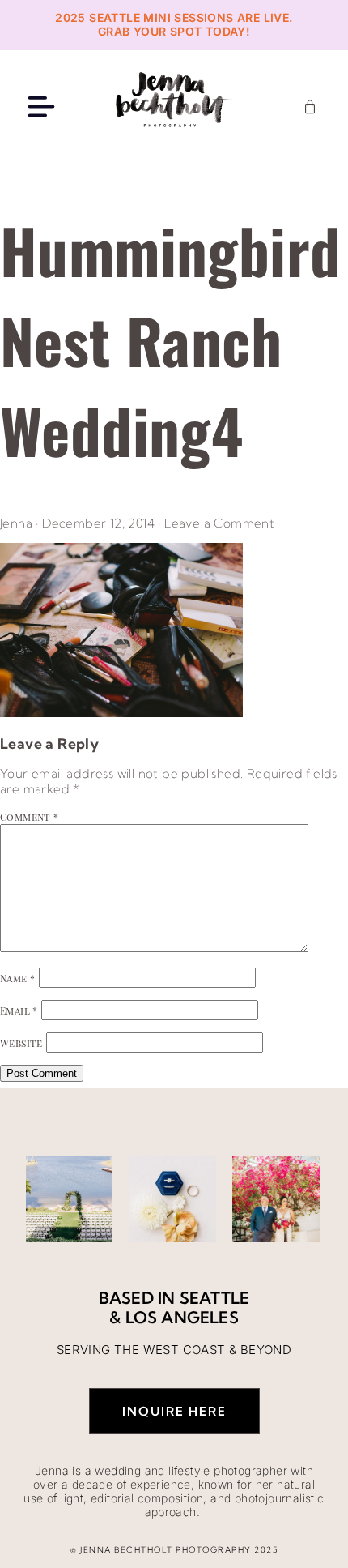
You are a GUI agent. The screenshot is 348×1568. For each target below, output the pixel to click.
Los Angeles (182, 1317)
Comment (29, 816)
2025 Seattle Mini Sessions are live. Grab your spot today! (173, 24)
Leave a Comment (219, 523)
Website (21, 1042)
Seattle (214, 1298)
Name (17, 978)
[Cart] (310, 107)
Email (19, 1010)
